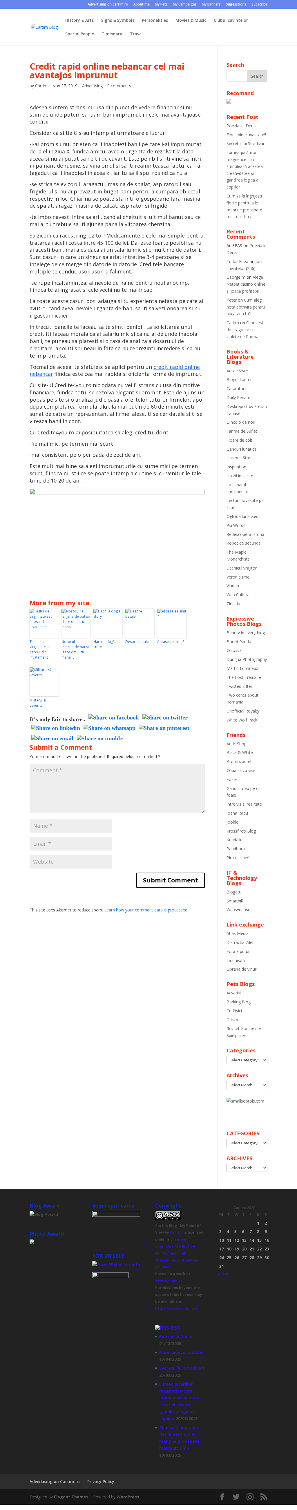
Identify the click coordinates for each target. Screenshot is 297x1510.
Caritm (176, 1232)
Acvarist (234, 993)
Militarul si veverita (38, 703)
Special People (79, 34)
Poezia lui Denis (241, 125)
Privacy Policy (100, 1481)
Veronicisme (238, 577)
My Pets (161, 5)
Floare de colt (239, 440)
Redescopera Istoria (245, 534)
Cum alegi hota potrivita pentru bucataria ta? (246, 307)
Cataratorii (236, 388)
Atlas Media (238, 933)
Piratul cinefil (238, 857)
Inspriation (236, 467)
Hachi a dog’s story (104, 644)
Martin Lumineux (242, 668)
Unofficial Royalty (243, 711)
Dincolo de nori (241, 422)
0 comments (119, 85)
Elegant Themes (71, 1497)
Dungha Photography (247, 659)
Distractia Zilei (240, 942)
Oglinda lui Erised (242, 516)
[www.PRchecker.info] (116, 1264)
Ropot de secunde (244, 543)
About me (141, 5)
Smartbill (235, 901)
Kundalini (235, 839)
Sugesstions (236, 5)
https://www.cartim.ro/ (176, 1308)
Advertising (92, 85)
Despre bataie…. (138, 641)
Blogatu (234, 892)
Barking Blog (239, 1002)
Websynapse (238, 909)
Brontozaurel (239, 761)
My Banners (211, 5)
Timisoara (112, 34)
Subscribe (259, 5)
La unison (236, 960)
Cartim (41, 85)
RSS (175, 1327)
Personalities (155, 20)
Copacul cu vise (241, 770)
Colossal (234, 650)
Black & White (240, 752)
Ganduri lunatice (242, 449)
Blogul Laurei (239, 379)
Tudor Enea (237, 261)
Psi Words (236, 525)
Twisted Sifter (239, 686)
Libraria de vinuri (242, 969)
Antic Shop (237, 743)
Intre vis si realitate (244, 804)
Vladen (233, 585)
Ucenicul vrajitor (242, 568)
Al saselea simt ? (170, 641)
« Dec (223, 1274)
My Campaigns (185, 5)
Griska (232, 1020)
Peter (232, 300)
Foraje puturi (239, 951)
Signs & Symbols (117, 20)
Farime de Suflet (242, 431)
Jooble (232, 822)
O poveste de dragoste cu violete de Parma (246, 329)
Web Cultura (238, 594)
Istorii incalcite (240, 475)
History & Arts (79, 20)
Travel (136, 34)
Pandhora (236, 848)
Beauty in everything (246, 632)
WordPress (128, 1497)
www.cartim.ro (169, 1280)
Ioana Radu (237, 813)
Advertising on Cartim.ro (108, 5)
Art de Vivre (237, 371)
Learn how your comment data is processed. (146, 910)
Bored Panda (239, 641)
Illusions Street (240, 458)
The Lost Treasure (244, 677)
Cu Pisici (234, 1011)
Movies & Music (190, 20)
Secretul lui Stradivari (246, 143)
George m (236, 277)
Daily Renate (238, 397)
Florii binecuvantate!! (246, 134)
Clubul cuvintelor (231, 20)
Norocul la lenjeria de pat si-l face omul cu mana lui (75, 649)
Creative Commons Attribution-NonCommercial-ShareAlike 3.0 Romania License (176, 1253)
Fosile (232, 779)
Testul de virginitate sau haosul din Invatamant (41, 649)
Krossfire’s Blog (241, 831)
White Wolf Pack (242, 720)
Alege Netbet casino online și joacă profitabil (246, 284)
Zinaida (233, 603)
